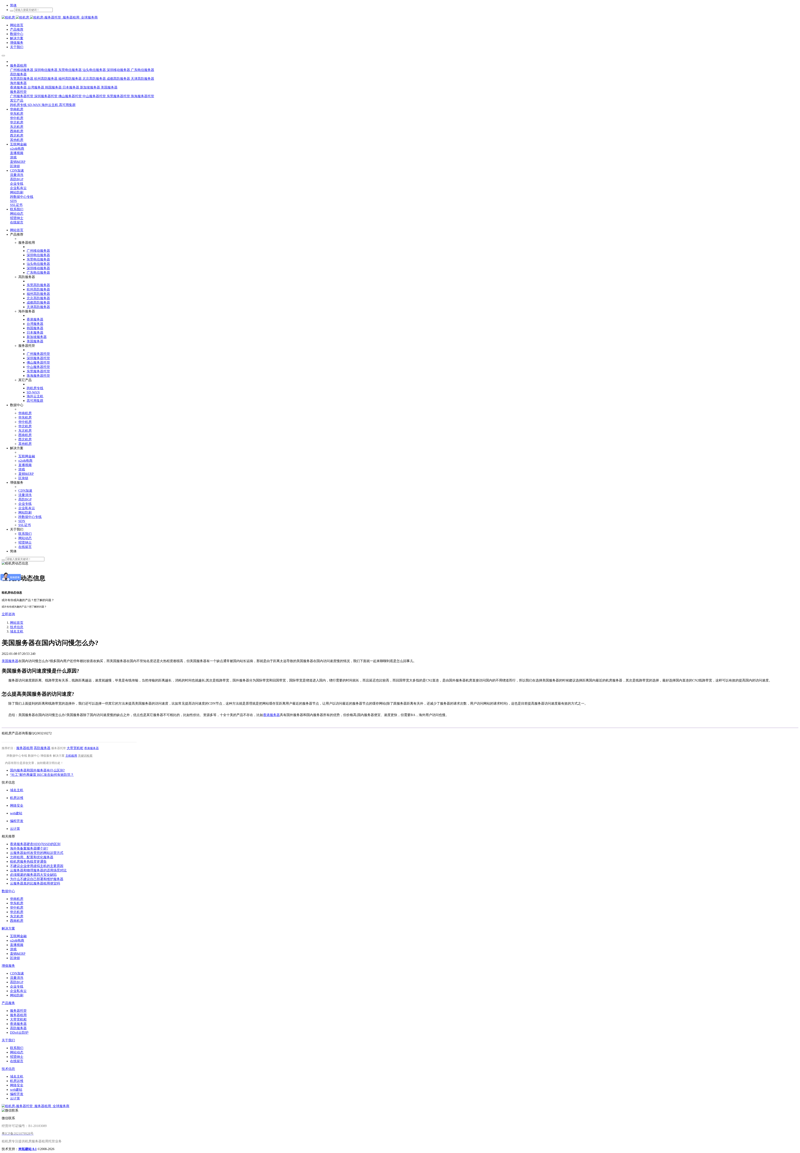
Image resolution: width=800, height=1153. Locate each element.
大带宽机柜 (75, 748)
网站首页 (16, 230)
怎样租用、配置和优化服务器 (31, 857)
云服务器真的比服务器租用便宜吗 (35, 883)
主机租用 (71, 755)
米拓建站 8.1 (27, 1149)
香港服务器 (271, 715)
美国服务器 (10, 661)
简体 (13, 5)
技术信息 (16, 627)
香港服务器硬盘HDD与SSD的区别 (35, 844)
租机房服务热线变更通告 (28, 861)
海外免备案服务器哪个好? (29, 848)
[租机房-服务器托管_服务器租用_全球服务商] (16, 17)
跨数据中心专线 (17, 755)
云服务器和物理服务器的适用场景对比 (38, 870)
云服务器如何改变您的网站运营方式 (36, 853)
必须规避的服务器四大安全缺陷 (33, 874)
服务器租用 (24, 748)
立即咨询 (8, 614)
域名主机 (16, 631)
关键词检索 (85, 755)
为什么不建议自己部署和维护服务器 (36, 879)
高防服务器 (42, 748)
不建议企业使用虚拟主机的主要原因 (36, 866)
